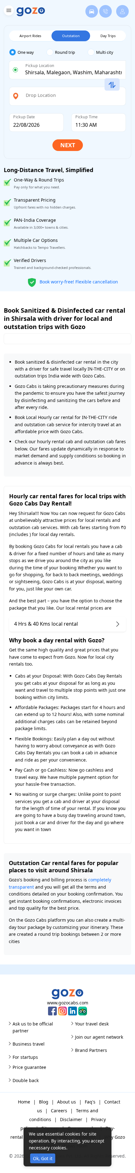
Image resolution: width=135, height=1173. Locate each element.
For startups (25, 1057)
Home (24, 1102)
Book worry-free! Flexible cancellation (78, 281)
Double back (26, 1080)
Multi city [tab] (104, 52)
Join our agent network (99, 1037)
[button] (8, 11)
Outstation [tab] (71, 35)
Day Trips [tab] (108, 35)
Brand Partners (91, 1050)
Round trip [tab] (65, 52)
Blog (43, 1102)
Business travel (29, 1044)
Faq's (90, 1102)
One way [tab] (26, 52)
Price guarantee (29, 1067)
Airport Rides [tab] (30, 35)
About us (66, 1102)
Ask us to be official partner (33, 1027)
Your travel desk (92, 1024)
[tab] (27, 52)
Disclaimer (71, 1119)
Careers (59, 1111)
